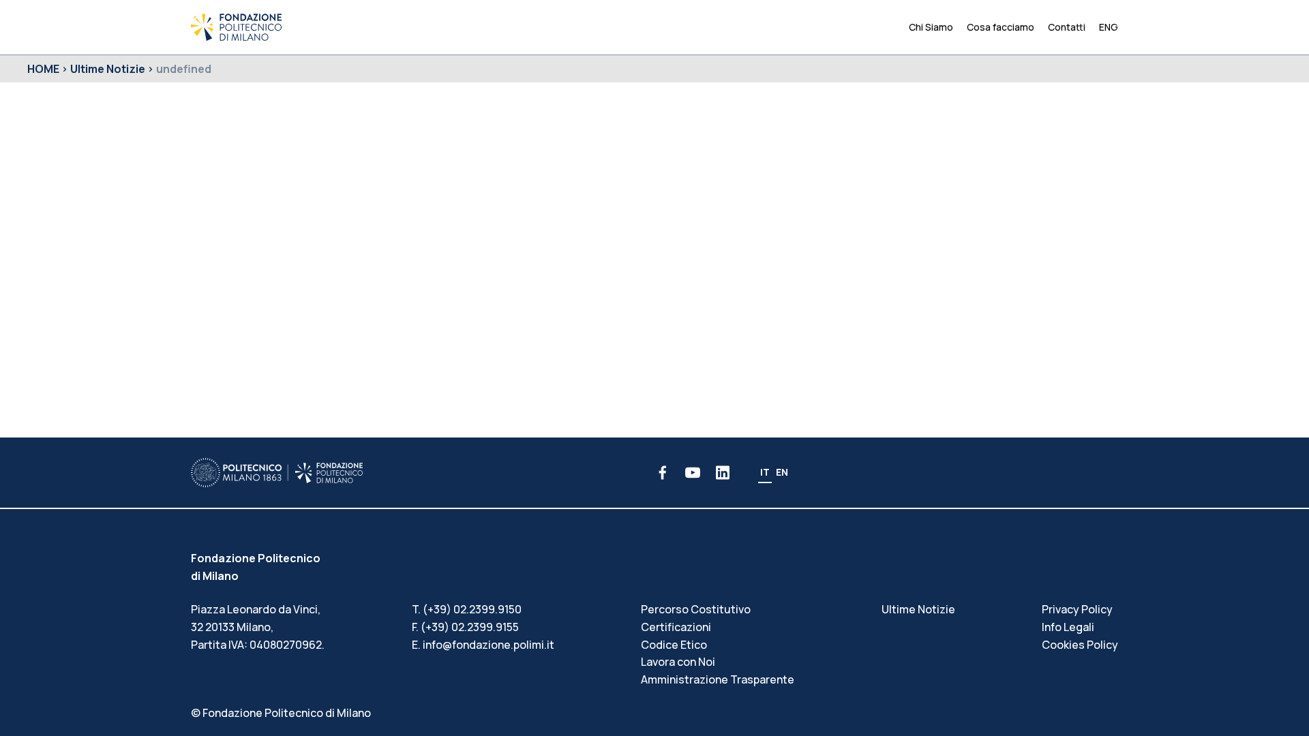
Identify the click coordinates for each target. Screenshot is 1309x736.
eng (1108, 26)
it (765, 471)
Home (43, 68)
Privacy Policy (1077, 609)
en (782, 471)
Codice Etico (674, 644)
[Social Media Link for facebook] (662, 472)
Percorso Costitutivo (696, 609)
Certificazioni (676, 626)
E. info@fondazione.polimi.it (483, 644)
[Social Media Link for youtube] (692, 472)
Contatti (1066, 26)
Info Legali (1068, 626)
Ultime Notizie (107, 68)
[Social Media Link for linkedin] (722, 472)
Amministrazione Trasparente (717, 679)
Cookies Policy (1080, 644)
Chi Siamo (931, 26)
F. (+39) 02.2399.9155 (465, 626)
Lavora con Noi (678, 661)
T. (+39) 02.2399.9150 (467, 609)
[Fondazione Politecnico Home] (236, 27)
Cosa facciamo (1000, 26)
